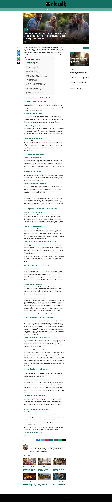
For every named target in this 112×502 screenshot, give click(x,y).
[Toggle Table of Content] (52, 58)
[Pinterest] (19, 60)
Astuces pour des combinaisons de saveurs (35, 92)
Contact (58, 497)
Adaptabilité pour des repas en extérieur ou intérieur (37, 76)
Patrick (31, 445)
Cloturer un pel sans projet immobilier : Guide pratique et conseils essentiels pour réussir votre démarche (79, 61)
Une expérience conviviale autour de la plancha (35, 72)
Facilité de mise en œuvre (32, 79)
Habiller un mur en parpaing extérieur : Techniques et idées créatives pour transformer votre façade (44, 483)
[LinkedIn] (19, 55)
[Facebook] (19, 51)
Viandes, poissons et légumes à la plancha (35, 89)
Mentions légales (68, 497)
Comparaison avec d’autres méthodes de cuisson (36, 83)
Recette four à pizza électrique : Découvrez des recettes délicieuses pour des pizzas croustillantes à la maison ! (29, 484)
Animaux (64, 9)
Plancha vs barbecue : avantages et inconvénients (37, 84)
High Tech (54, 9)
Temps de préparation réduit (33, 67)
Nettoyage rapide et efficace (33, 80)
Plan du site (62, 497)
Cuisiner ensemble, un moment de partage (35, 74)
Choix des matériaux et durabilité (33, 87)
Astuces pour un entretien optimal (34, 81)
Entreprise (47, 9)
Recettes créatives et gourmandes (34, 91)
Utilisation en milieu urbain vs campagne (35, 85)
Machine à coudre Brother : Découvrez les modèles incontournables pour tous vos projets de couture (29, 468)
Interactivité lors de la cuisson (33, 75)
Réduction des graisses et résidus (34, 63)
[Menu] (2, 9)
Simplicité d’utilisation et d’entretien (33, 78)
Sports (69, 9)
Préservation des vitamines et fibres (34, 60)
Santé (59, 9)
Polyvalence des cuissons (32, 71)
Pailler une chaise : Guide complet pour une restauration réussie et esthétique (58, 468)
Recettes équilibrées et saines (33, 64)
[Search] (109, 9)
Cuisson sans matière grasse (33, 62)
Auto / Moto (76, 9)
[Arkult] (56, 4)
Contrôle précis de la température (34, 68)
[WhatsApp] (19, 58)
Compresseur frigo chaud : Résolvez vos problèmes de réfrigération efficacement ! (59, 483)
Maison (41, 9)
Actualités (35, 9)
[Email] (19, 63)
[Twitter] (19, 53)
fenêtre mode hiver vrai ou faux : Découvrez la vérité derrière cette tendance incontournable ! (44, 468)
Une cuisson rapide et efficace (32, 66)
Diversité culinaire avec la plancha (32, 88)
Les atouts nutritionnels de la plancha (33, 59)
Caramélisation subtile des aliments (34, 70)
